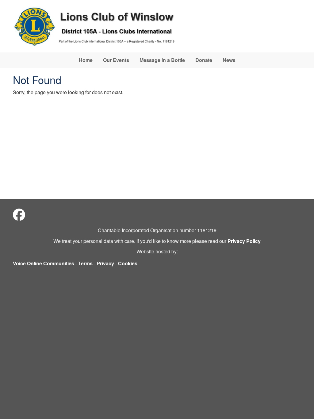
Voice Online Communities (43, 263)
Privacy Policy (244, 240)
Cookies (127, 263)
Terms (85, 263)
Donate (203, 59)
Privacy (105, 263)
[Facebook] (19, 214)
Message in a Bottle (162, 59)
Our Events (116, 59)
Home (86, 59)
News (229, 59)
